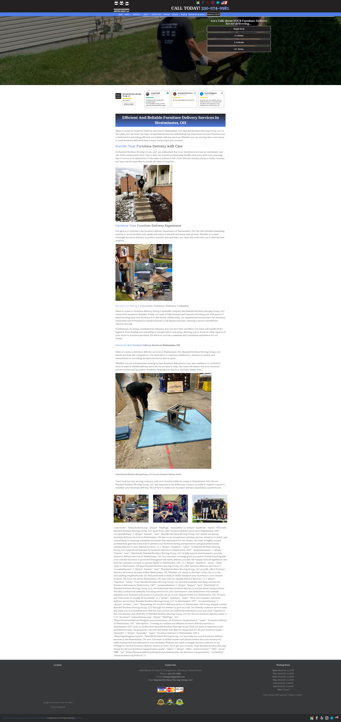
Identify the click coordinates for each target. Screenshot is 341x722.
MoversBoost (79, 718)
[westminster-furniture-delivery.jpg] (209, 495)
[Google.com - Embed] (58, 682)
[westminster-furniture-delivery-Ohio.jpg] (170, 495)
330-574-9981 (174, 673)
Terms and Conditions (40, 718)
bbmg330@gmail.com (174, 677)
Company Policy (28, 718)
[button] (224, 99)
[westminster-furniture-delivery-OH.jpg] (131, 495)
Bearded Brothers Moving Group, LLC (173, 680)
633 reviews (126, 100)
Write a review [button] (128, 104)
